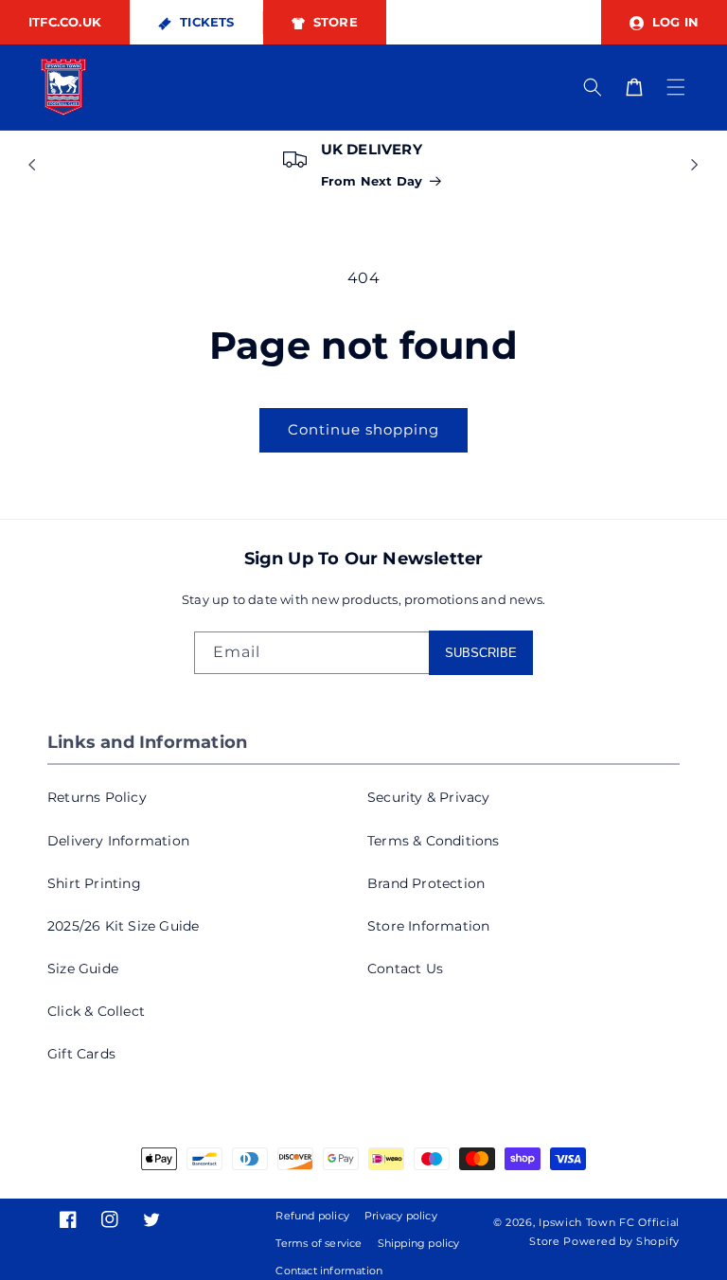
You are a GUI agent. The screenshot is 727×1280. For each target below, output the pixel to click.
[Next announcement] (695, 165)
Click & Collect (96, 1011)
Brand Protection (426, 883)
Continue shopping (363, 429)
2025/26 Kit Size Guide (123, 925)
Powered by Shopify (621, 1241)
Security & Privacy (428, 797)
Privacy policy (400, 1215)
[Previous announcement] (32, 165)
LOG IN (673, 21)
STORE (334, 21)
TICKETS (205, 21)
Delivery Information (118, 840)
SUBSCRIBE (481, 653)
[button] (676, 87)
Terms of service (318, 1243)
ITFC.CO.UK (64, 21)
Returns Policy (97, 797)
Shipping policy (419, 1243)
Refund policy (312, 1215)
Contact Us (405, 968)
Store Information (428, 925)
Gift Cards (81, 1053)
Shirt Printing (94, 883)
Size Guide (82, 968)
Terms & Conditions (433, 840)
